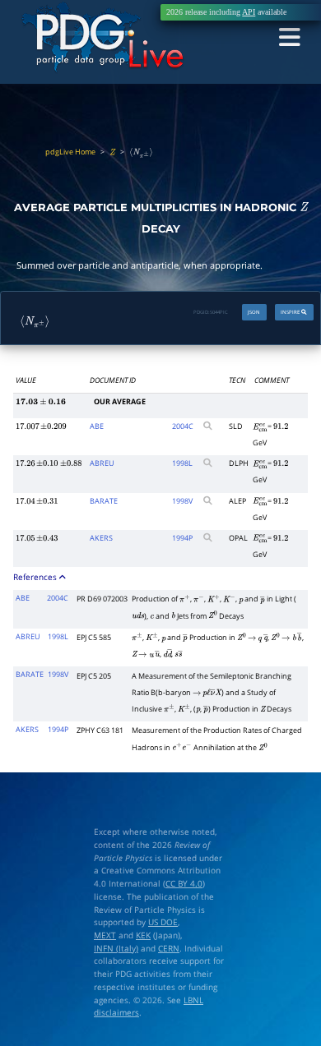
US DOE (163, 922)
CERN (168, 948)
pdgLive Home (70, 151)
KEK (143, 935)
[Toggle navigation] (289, 38)
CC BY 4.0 (183, 883)
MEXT (105, 935)
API (248, 11)
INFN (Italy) (116, 948)
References (36, 577)
